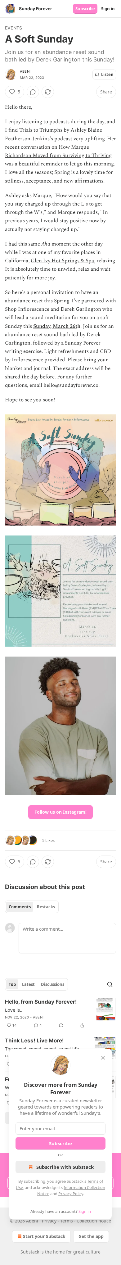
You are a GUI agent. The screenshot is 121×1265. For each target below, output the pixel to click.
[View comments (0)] (33, 92)
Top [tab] (12, 984)
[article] (60, 1013)
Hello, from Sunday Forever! (41, 1002)
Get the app (91, 1236)
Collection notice (94, 1221)
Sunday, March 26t (55, 326)
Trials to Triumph (39, 130)
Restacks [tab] (46, 907)
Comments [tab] (20, 907)
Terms (66, 1221)
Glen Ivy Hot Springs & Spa (62, 261)
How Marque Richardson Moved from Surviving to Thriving (58, 151)
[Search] (110, 984)
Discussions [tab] (52, 984)
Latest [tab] (28, 984)
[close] (103, 1058)
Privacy (49, 1221)
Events (13, 27)
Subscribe (85, 8)
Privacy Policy (70, 1193)
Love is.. (13, 1010)
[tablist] (32, 907)
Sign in (108, 8)
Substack (29, 1252)
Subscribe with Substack (65, 1167)
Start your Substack (44, 1236)
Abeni (25, 71)
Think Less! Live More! (34, 1040)
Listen (107, 74)
